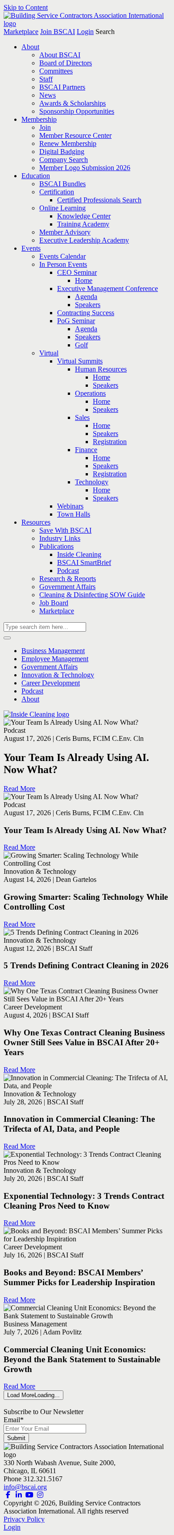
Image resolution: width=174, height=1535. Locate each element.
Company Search (63, 159)
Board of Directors (65, 63)
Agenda (86, 296)
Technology (91, 482)
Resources (35, 522)
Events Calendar (62, 256)
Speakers (87, 304)
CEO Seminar (77, 272)
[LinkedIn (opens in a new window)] (18, 1495)
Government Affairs (67, 586)
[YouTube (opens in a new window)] (29, 1495)
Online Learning (62, 208)
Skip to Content (26, 7)
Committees (56, 71)
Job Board (53, 603)
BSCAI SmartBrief (84, 562)
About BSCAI (59, 55)
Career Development (50, 683)
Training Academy (83, 224)
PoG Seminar (76, 321)
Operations (90, 393)
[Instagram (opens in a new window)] (40, 1495)
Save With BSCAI (65, 530)
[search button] (7, 638)
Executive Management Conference (107, 288)
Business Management (53, 650)
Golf (81, 345)
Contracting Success (85, 312)
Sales (82, 417)
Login (85, 31)
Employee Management (54, 659)
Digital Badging (61, 151)
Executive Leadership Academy (84, 240)
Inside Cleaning (79, 554)
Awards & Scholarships (72, 103)
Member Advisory (65, 232)
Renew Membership (67, 143)
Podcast (68, 570)
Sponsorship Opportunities (76, 111)
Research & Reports (67, 578)
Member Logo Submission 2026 (84, 167)
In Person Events (63, 264)
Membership (39, 119)
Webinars (70, 506)
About (30, 47)
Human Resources (101, 369)
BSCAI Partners (62, 87)
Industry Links (59, 538)
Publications (56, 546)
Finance (86, 449)
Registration (110, 441)
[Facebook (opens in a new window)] (8, 1495)
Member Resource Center (75, 135)
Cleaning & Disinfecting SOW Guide (92, 595)
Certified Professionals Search (99, 200)
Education (35, 176)
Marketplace (21, 31)
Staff (46, 79)
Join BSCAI (57, 31)
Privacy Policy (24, 1519)
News (47, 95)
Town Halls (73, 514)
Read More (19, 788)
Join (45, 127)
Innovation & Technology (57, 675)
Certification (56, 192)
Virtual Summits (80, 361)
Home (83, 280)
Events (31, 248)
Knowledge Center (84, 216)
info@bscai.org (25, 1487)
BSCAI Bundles (62, 184)
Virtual (48, 353)
